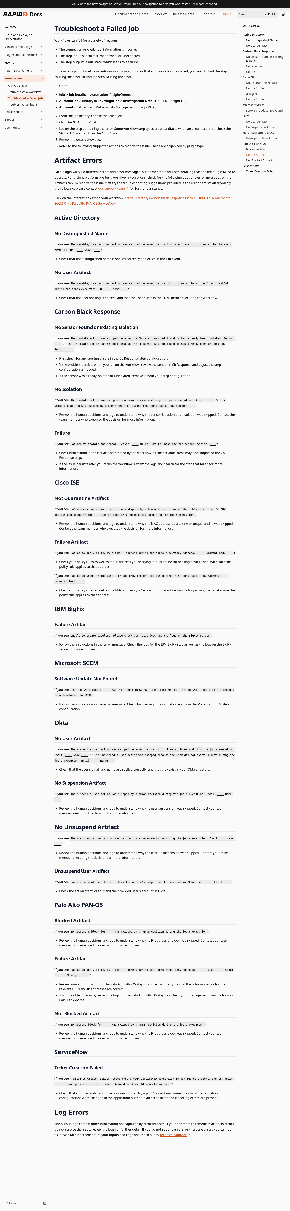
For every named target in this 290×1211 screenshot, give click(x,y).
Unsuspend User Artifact (262, 138)
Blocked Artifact (256, 149)
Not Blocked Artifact (259, 160)
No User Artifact (256, 45)
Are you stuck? (17, 85)
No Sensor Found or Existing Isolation (264, 58)
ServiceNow (107, 203)
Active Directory (136, 198)
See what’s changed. (204, 4)
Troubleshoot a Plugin (22, 104)
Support (206, 14)
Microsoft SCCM (253, 105)
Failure (250, 72)
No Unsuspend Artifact (258, 132)
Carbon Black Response (166, 198)
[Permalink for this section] (143, 28)
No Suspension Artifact (261, 127)
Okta (67, 203)
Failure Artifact (256, 88)
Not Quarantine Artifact (261, 83)
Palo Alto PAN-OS (84, 203)
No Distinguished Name (262, 40)
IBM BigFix (206, 198)
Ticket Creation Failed (260, 171)
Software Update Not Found (264, 110)
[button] (24, 27)
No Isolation (254, 66)
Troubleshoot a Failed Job (25, 98)
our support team (111, 188)
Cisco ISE (191, 198)
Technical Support (173, 1135)
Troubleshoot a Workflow (24, 92)
